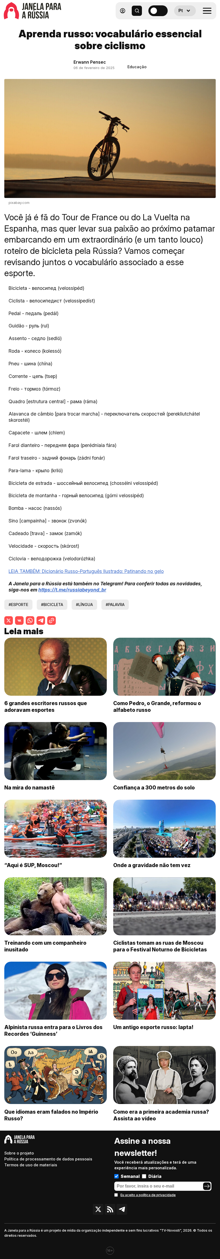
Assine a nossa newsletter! (142, 1147)
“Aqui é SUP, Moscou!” (33, 865)
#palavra (115, 604)
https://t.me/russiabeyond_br (72, 590)
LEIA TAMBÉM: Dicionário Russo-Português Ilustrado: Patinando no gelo (86, 571)
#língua (84, 604)
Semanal (130, 1176)
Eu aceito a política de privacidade (148, 1195)
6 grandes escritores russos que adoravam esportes (45, 706)
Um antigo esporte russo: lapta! (153, 1027)
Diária (155, 1176)
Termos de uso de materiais (30, 1165)
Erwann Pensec (90, 62)
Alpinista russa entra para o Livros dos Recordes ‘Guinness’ (53, 1030)
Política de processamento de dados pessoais (48, 1159)
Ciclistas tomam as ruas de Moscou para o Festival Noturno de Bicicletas (160, 946)
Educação (136, 66)
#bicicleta (52, 604)
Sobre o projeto (19, 1153)
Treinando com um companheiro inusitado (45, 946)
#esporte (18, 604)
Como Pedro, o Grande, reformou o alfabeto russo (157, 706)
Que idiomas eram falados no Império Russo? (51, 1115)
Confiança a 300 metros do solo (154, 787)
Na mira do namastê (29, 787)
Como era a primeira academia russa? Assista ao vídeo (161, 1115)
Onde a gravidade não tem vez (151, 865)
